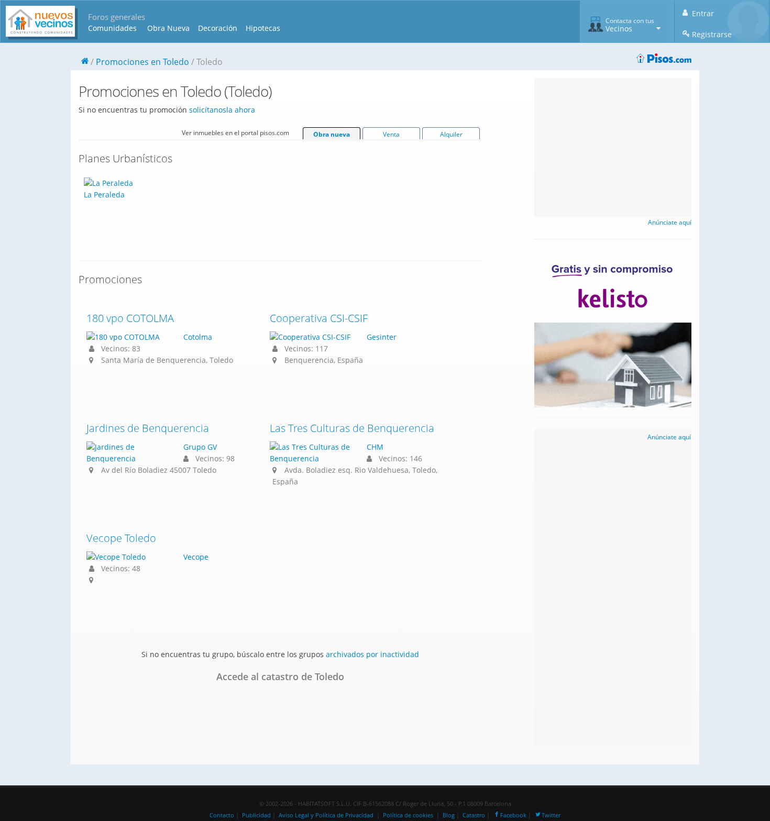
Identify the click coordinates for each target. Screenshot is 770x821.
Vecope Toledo (121, 538)
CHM (375, 447)
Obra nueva (331, 134)
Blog (449, 815)
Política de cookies (408, 815)
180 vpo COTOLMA (130, 318)
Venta (391, 134)
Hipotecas (263, 28)
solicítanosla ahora (222, 110)
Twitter (551, 815)
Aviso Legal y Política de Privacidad (326, 815)
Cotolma (197, 337)
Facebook (513, 815)
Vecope (195, 557)
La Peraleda (104, 194)
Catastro (474, 815)
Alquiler (451, 134)
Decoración (217, 28)
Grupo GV (200, 447)
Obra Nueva (168, 28)
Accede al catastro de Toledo (280, 676)
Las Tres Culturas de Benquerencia (352, 428)
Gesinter (382, 337)
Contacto (222, 815)
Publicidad (256, 815)
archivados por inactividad (372, 654)
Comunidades (112, 28)
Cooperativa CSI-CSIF (319, 318)
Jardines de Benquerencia (147, 428)
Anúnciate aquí (669, 222)
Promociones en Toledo (142, 62)
